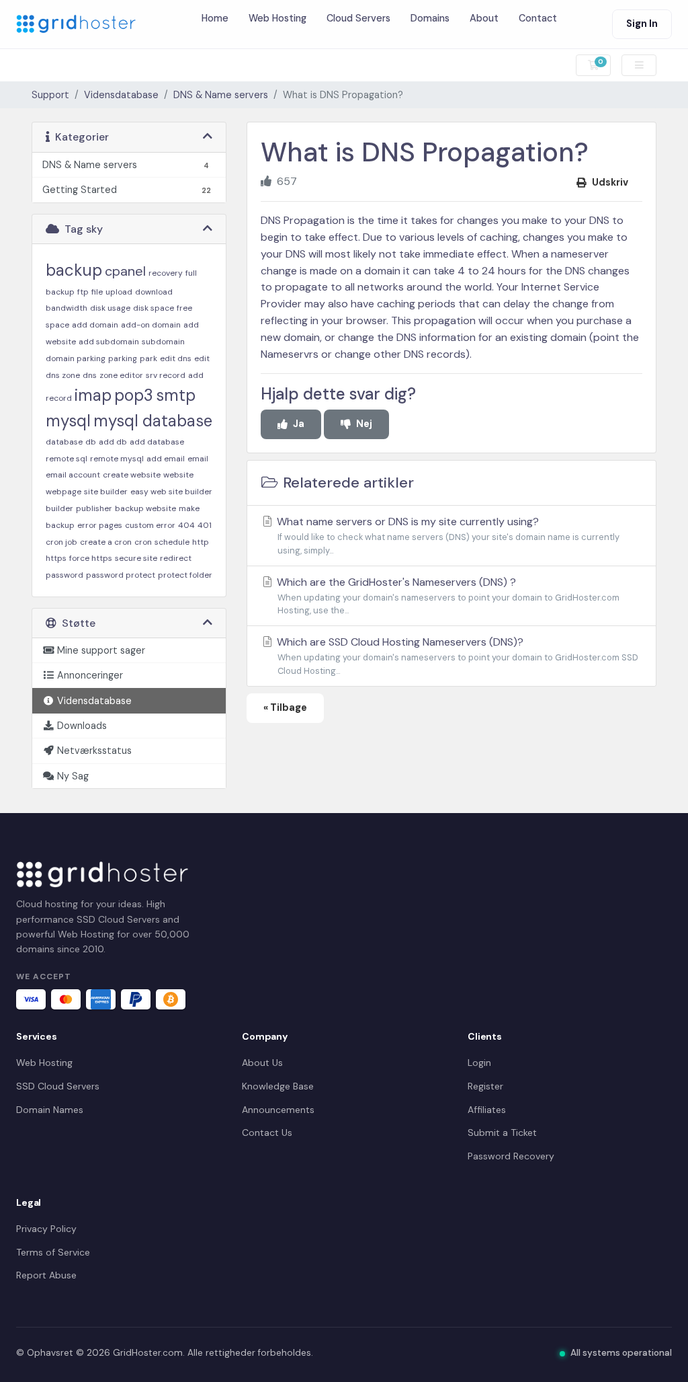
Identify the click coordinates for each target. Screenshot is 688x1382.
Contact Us (267, 1132)
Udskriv (610, 182)
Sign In (642, 23)
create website (132, 474)
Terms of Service (53, 1252)
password (64, 575)
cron (143, 542)
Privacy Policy (46, 1229)
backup (74, 270)
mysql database (152, 420)
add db (113, 441)
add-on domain (151, 324)
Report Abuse (46, 1275)
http (200, 542)
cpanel (125, 271)
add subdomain (109, 341)
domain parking (75, 358)
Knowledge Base (278, 1086)
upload (118, 291)
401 (205, 525)
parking (122, 358)
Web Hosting (277, 18)
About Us (262, 1063)
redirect (175, 558)
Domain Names (49, 1110)
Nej (364, 424)
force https (90, 558)
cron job (61, 542)
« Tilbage (285, 707)
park (148, 358)
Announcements (278, 1110)
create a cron (106, 542)
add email (165, 458)
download (154, 291)
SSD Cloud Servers (57, 1086)
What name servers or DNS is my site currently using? (446, 535)
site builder (106, 491)
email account (73, 474)
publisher (94, 508)
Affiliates (487, 1110)
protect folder (185, 575)
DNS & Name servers (220, 95)
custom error (150, 525)
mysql (68, 420)
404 (186, 525)
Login (479, 1063)
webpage (63, 491)
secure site (136, 558)
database (64, 441)
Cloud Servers (358, 18)
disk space (153, 308)
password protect (120, 575)
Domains (430, 18)
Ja (298, 424)
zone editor (121, 375)
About (484, 18)
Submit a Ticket (502, 1132)
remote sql (66, 458)
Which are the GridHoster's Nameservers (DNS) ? (446, 596)
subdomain (163, 341)
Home (215, 18)
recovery (165, 273)
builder (59, 508)
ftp (83, 291)
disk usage (110, 308)
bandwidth (66, 308)
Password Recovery (511, 1156)
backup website (145, 508)
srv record (165, 375)
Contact (538, 18)
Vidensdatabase (121, 95)
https (56, 558)
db (90, 441)
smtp (176, 395)
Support (50, 95)
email (197, 458)
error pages (99, 525)
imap (93, 395)
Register (485, 1086)
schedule (172, 542)
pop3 (133, 395)
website (178, 474)
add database (157, 441)
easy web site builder (171, 491)
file (97, 291)
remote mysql (117, 458)
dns (90, 375)
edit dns (175, 358)
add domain (95, 324)
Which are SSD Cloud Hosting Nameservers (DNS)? (456, 656)
